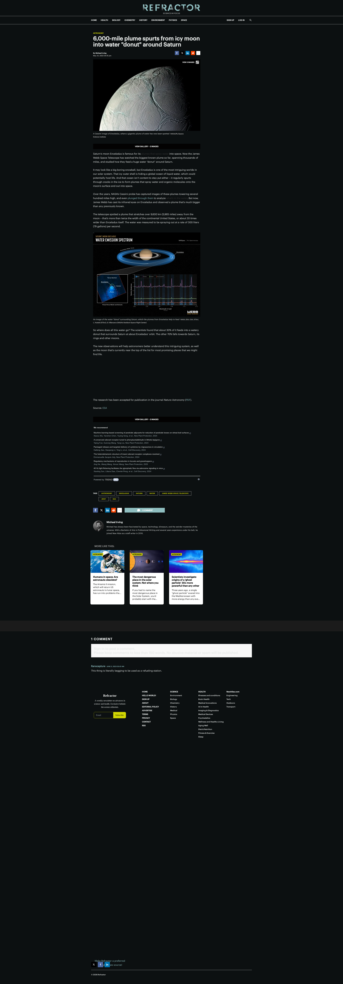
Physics (173, 714)
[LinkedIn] (188, 53)
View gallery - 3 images (147, 146)
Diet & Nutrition (205, 729)
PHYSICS (173, 20)
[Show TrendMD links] (199, 479)
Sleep (200, 737)
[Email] (198, 53)
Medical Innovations (207, 703)
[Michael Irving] (98, 526)
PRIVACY (146, 718)
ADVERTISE (147, 710)
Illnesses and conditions (209, 695)
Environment (176, 695)
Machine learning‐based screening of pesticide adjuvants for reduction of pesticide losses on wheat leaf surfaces (141, 433)
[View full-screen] (197, 62)
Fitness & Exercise (206, 733)
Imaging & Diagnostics (208, 710)
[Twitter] (182, 53)
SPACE (184, 20)
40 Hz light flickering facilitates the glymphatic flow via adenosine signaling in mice (128, 468)
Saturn (139, 493)
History (173, 707)
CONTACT (146, 722)
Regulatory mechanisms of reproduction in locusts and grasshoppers (123, 461)
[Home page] (171, 8)
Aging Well (203, 725)
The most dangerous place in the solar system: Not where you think (145, 581)
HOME (94, 20)
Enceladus (124, 493)
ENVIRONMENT (158, 20)
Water (152, 493)
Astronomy (98, 33)
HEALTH (104, 20)
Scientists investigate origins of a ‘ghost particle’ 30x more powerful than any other (185, 581)
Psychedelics (204, 718)
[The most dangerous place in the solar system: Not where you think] (147, 561)
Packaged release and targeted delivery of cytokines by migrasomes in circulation (128, 447)
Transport (230, 707)
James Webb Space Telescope (175, 493)
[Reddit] (193, 53)
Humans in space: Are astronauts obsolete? (105, 578)
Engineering (232, 695)
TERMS (145, 714)
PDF (188, 399)
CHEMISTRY (129, 20)
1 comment (147, 510)
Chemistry (175, 703)
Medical (173, 710)
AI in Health (203, 707)
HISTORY (143, 20)
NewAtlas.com (232, 691)
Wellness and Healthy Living (211, 722)
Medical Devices (205, 714)
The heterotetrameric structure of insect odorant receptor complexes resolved (126, 454)
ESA (104, 407)
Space (173, 718)
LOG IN (241, 20)
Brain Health (204, 699)
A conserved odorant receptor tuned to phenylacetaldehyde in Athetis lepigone (127, 440)
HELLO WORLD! (149, 695)
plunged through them (140, 198)
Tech (228, 699)
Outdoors (230, 703)
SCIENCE (174, 691)
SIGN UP (230, 20)
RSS (144, 725)
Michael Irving (115, 522)
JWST (103, 499)
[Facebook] (177, 53)
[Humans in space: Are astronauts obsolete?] (107, 561)
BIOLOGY (116, 20)
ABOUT (145, 703)
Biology (173, 699)
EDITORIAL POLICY (150, 707)
